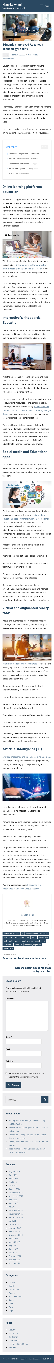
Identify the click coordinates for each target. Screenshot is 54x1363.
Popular (12, 1293)
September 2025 (16, 1196)
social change (27, 941)
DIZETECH (47, 1359)
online (34, 937)
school (17, 941)
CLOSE (44, 146)
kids (5, 937)
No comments (8, 58)
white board (8, 948)
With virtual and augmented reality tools (21, 663)
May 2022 (13, 1252)
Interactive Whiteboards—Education (23, 158)
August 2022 (14, 1242)
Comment (10, 998)
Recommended (15, 1296)
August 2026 (14, 1171)
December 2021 (15, 1263)
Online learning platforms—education (24, 154)
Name (9, 1037)
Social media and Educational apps (23, 163)
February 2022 (15, 1256)
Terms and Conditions (18, 1344)
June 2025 (13, 1203)
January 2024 (14, 1231)
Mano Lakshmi (12, 4)
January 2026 (14, 1189)
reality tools (8, 941)
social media (40, 941)
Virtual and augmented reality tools (23, 168)
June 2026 (13, 1178)
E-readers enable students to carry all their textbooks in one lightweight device (27, 410)
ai (22, 933)
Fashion (12, 1282)
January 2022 (14, 1259)
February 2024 (15, 1228)
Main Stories (14, 1289)
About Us (13, 1329)
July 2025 (13, 1199)
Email (8, 1049)
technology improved (32, 945)
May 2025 (13, 1206)
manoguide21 (33, 55)
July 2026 (13, 1175)
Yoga (11, 1310)
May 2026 (13, 1182)
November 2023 (16, 1235)
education (44, 933)
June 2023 (13, 1238)
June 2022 (13, 1249)
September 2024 (16, 1217)
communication (31, 933)
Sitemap (12, 1347)
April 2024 (13, 1221)
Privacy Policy (14, 1340)
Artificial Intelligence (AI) (19, 173)
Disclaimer (13, 1337)
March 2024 (14, 1224)
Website (9, 1061)
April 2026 (13, 1185)
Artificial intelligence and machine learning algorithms (27, 756)
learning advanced (22, 937)
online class (43, 937)
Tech (6, 55)
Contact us (13, 1333)
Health (11, 1286)
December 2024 (16, 1210)
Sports (11, 1300)
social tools (8, 945)
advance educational (11, 933)
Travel (11, 1307)
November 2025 (16, 1192)
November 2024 (16, 1214)
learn (11, 937)
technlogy (18, 945)
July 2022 (13, 1245)
